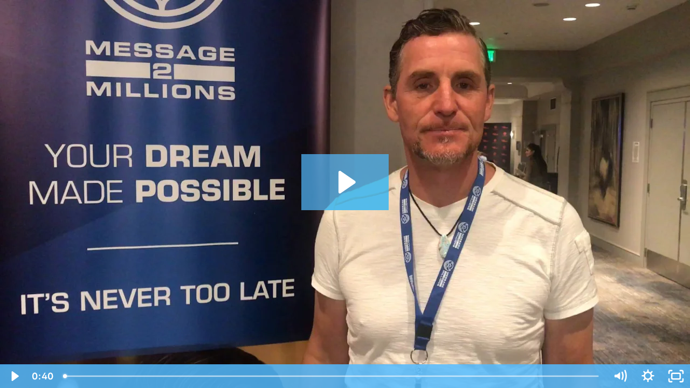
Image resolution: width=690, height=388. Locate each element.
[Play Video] (14, 376)
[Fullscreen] (676, 376)
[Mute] (620, 376)
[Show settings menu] (648, 376)
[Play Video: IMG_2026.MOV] (345, 182)
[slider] (332, 376)
